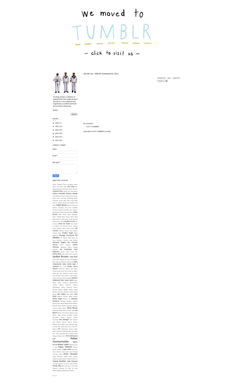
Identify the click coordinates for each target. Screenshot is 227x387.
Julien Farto (56, 259)
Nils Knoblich (74, 319)
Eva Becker (56, 226)
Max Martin (70, 294)
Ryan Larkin (67, 349)
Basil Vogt (70, 200)
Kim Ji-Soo (63, 266)
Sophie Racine (68, 356)
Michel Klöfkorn (73, 303)
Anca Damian (73, 191)
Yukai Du (70, 368)
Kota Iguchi (74, 269)
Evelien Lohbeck (72, 226)
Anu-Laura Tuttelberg (66, 198)
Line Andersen (64, 273)
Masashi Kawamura (58, 292)
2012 (57, 137)
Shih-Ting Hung (57, 354)
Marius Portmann (65, 285)
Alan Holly (70, 187)
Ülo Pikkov (71, 370)
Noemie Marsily (67, 322)
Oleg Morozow (70, 324)
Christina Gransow (58, 210)
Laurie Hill (64, 271)
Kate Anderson (57, 262)
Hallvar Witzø (67, 238)
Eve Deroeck (63, 226)
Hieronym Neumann (62, 240)
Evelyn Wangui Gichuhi (59, 228)
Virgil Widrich (73, 363)
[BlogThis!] (161, 81)
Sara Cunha (65, 352)
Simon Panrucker (58, 356)
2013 (57, 133)
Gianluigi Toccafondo (66, 235)
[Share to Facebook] (166, 81)
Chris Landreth (73, 207)
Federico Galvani (64, 231)
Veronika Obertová (58, 363)
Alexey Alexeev (73, 189)
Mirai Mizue (72, 308)
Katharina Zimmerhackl (67, 262)
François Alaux (57, 233)
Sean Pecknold (73, 352)
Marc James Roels (67, 280)
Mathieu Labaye (68, 292)
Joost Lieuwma (73, 254)
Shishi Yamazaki (70, 354)
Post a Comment (92, 127)
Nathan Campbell (67, 315)
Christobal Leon (67, 210)
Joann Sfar (74, 252)
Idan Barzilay (73, 240)
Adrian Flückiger (57, 184)
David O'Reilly (57, 217)
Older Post (176, 78)
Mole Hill (65, 310)
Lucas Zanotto (65, 275)
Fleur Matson (73, 231)
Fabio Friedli (70, 228)
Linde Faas (56, 273)
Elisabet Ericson (69, 221)
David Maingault (72, 214)
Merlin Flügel (57, 299)
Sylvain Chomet (62, 359)
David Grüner (63, 214)
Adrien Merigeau (68, 184)
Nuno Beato (61, 324)
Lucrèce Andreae (57, 278)
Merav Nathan (73, 296)
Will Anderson (66, 366)
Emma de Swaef (64, 224)
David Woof (74, 217)
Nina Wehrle (57, 322)
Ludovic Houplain (66, 278)
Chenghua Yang (63, 207)
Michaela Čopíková (66, 301)
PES (59, 329)
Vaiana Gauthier (59, 361)
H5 (61, 238)
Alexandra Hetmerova (62, 189)
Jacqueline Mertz (66, 247)
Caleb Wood (61, 205)
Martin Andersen (66, 287)
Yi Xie (72, 366)
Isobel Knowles (65, 245)
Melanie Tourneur (62, 296)
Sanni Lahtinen (57, 352)
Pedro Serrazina (67, 331)
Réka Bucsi (74, 349)
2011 (57, 140)
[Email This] (159, 81)
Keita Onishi (67, 264)
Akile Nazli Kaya (61, 186)
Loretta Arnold (73, 273)
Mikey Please (62, 308)
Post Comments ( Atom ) (102, 131)
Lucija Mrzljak (73, 275)
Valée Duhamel (72, 361)
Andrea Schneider (59, 194)
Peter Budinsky (60, 333)
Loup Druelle (56, 275)
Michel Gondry (65, 303)
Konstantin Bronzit (64, 269)
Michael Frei (66, 299)
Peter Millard (70, 333)
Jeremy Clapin (65, 252)
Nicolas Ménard (66, 317)
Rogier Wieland (65, 347)
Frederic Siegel (67, 233)
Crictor (61, 212)
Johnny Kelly (57, 254)
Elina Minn (60, 221)
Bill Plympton (71, 203)
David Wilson (66, 217)
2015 (57, 126)
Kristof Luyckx (56, 271)
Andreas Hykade (71, 194)
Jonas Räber (65, 254)
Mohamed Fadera (57, 310)
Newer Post (162, 78)
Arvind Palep (62, 200)
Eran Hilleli (74, 224)
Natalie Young (73, 313)
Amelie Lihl (66, 191)
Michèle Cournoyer (67, 306)
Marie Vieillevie (63, 282)
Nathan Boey (57, 315)
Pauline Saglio (73, 329)
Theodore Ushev (71, 359)
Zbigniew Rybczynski (62, 370)
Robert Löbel (63, 345)
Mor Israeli (72, 310)
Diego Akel (56, 219)
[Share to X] (164, 81)
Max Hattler (61, 294)
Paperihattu (65, 329)
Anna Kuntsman (65, 196)
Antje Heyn (56, 198)
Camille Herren (71, 205)
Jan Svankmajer (66, 249)
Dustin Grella (68, 219)
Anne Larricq (73, 196)
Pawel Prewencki (57, 331)
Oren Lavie (71, 326)
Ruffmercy (60, 349)
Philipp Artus (61, 336)
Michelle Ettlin (57, 306)
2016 (57, 123)
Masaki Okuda (73, 289)
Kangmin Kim (63, 259)
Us (76, 359)
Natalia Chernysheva (63, 313)
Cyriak (64, 212)
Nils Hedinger (64, 320)
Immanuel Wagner (59, 242)
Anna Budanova (57, 196)
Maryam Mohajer (63, 289)
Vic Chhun (66, 363)
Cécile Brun (70, 212)
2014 (57, 130)
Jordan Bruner (61, 256)
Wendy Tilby (57, 366)
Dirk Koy (61, 219)
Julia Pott (73, 257)
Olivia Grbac (64, 326)
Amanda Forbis (58, 191)
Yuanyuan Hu (63, 368)
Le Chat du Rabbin (72, 271)
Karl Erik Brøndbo (72, 259)
